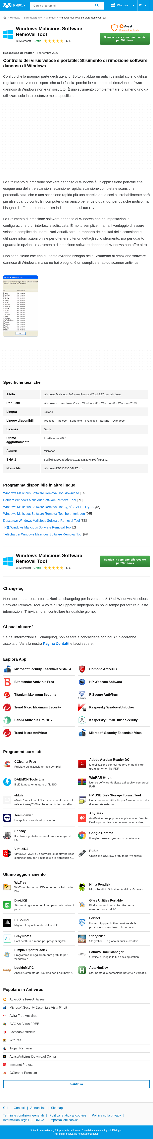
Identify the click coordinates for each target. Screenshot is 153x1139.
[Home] (4, 18)
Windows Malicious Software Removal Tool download (41, 493)
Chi (5, 1108)
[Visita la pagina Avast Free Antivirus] (125, 27)
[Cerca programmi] (97, 6)
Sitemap (57, 1108)
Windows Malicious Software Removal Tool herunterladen (44, 513)
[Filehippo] (14, 5)
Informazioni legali (16, 1120)
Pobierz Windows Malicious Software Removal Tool (39, 500)
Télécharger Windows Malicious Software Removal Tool (42, 534)
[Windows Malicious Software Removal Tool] (8, 34)
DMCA (39, 1120)
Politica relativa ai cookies (67, 1115)
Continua (76, 1083)
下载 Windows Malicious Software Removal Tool (37, 527)
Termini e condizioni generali (23, 1115)
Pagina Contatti (56, 644)
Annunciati (37, 1108)
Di (23, 40)
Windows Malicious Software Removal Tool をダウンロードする (48, 507)
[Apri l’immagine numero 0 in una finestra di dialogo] (20, 306)
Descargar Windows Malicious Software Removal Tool (41, 520)
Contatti (19, 1108)
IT (140, 5)
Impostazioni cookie (64, 1120)
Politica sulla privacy (106, 1115)
